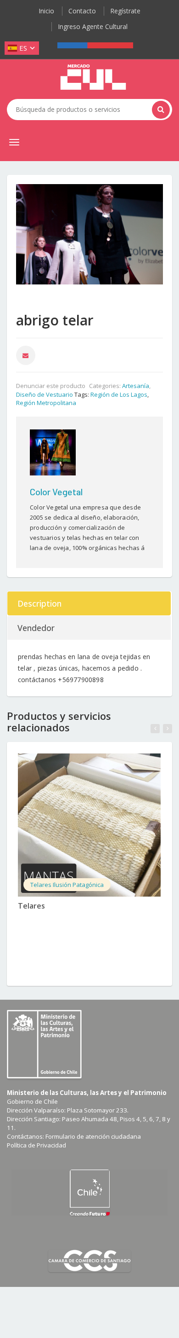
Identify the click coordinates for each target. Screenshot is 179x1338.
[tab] (89, 603)
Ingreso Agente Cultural (93, 26)
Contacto (82, 10)
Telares (31, 906)
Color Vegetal (56, 491)
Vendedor (36, 627)
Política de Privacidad (36, 1145)
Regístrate (125, 10)
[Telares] (89, 825)
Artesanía (135, 386)
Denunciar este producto (50, 386)
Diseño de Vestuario (44, 394)
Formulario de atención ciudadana (93, 1136)
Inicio (46, 10)
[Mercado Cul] (93, 77)
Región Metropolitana (46, 403)
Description (39, 603)
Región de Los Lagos (118, 394)
